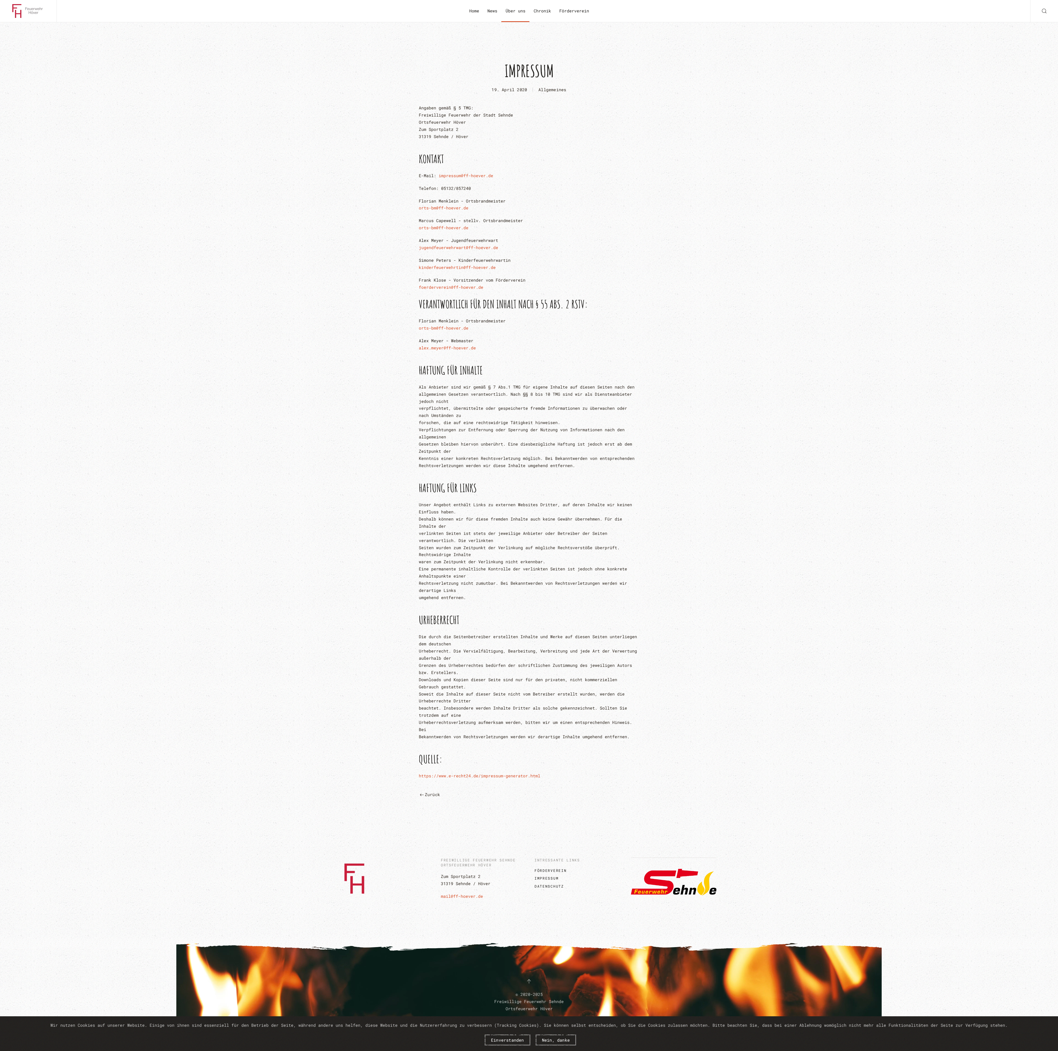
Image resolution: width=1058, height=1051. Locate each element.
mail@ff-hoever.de (462, 896)
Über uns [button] (515, 11)
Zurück (432, 794)
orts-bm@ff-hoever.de (443, 208)
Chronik (542, 11)
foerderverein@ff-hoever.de (451, 287)
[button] (1044, 11)
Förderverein (574, 11)
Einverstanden (507, 1040)
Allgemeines (552, 89)
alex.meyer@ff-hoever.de (447, 348)
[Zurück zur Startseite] (28, 11)
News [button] (492, 11)
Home (474, 11)
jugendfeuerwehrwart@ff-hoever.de (458, 247)
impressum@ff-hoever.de (466, 175)
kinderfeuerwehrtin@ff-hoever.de (457, 267)
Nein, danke (556, 1040)
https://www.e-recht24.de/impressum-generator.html (479, 775)
